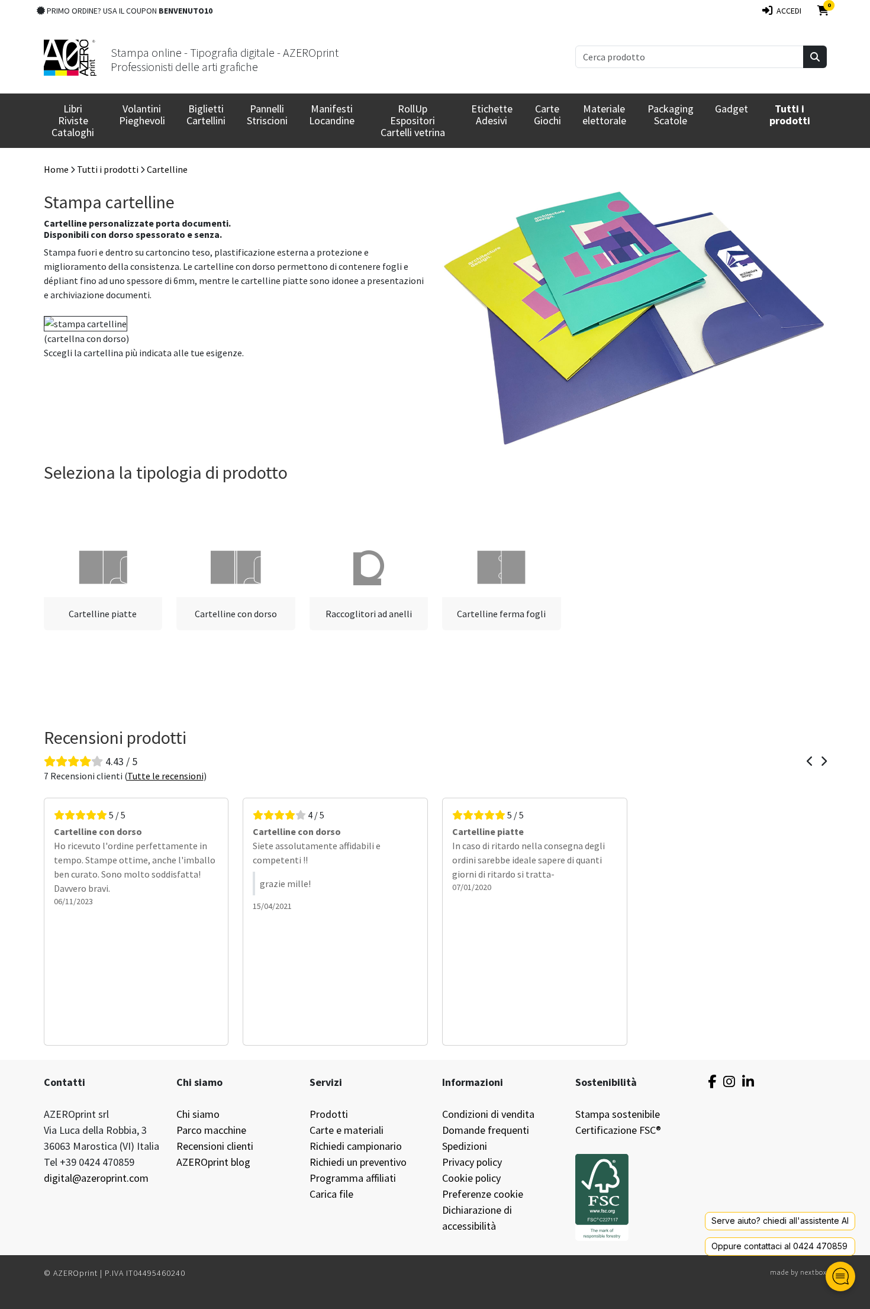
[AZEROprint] (70, 56)
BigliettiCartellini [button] (205, 114)
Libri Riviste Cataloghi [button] (72, 120)
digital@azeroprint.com (96, 1178)
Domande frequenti (485, 1130)
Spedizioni (464, 1146)
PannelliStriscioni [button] (267, 114)
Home (56, 169)
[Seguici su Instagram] (729, 1082)
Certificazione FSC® (618, 1130)
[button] (790, 114)
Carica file (331, 1194)
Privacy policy (472, 1162)
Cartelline (167, 169)
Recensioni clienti (214, 1146)
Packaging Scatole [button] (670, 114)
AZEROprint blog (213, 1162)
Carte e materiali (347, 1130)
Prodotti (329, 1114)
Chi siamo (198, 1114)
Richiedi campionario (356, 1146)
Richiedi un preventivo (358, 1162)
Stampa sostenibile (617, 1114)
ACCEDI (787, 10)
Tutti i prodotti (107, 169)
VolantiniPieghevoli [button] (142, 114)
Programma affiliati (353, 1178)
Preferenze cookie (482, 1194)
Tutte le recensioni (165, 776)
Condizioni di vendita (488, 1114)
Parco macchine (211, 1130)
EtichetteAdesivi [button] (492, 114)
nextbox (813, 1272)
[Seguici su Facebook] (712, 1082)
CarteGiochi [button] (547, 114)
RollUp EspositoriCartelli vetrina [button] (413, 120)
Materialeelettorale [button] (604, 114)
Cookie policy (471, 1178)
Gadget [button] (731, 108)
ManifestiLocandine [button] (332, 114)
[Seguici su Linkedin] (748, 1082)
